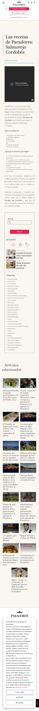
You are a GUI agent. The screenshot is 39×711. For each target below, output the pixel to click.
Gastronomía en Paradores (15, 324)
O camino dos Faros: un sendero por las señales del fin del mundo (11, 456)
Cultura (10, 331)
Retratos (10, 335)
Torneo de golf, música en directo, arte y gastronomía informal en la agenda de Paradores (9, 511)
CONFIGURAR (19, 692)
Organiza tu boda (12, 312)
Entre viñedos (11, 291)
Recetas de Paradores (13, 310)
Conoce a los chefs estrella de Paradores (18, 326)
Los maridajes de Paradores (15, 338)
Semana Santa (11, 281)
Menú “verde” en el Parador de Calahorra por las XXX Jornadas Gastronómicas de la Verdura (19, 586)
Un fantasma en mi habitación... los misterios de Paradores (27, 559)
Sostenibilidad (11, 350)
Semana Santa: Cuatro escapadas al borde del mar (28, 477)
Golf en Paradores (12, 293)
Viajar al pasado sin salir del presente (23, 265)
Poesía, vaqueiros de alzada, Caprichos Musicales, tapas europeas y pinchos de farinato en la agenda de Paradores (28, 399)
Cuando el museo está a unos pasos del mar (24, 255)
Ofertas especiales (13, 288)
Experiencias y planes (13, 286)
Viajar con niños (12, 300)
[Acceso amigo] (34, 2)
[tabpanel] (19, 259)
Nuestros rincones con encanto (16, 298)
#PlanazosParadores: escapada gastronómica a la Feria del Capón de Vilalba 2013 (12, 395)
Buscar (10, 219)
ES (6, 9)
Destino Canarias (12, 279)
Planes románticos (12, 314)
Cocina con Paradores (13, 340)
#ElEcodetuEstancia (13, 347)
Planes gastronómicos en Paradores (23, 63)
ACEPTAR (19, 697)
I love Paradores (8, 63)
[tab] (13, 244)
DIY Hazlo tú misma (13, 307)
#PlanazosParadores (13, 317)
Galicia (9, 319)
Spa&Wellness (11, 328)
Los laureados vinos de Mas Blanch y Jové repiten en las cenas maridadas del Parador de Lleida (27, 431)
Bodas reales (11, 302)
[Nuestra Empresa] (31, 3)
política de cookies (21, 687)
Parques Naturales (13, 321)
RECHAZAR (19, 703)
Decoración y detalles (13, 305)
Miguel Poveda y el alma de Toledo (28, 536)
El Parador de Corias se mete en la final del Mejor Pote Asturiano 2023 (11, 560)
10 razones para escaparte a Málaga (10, 537)
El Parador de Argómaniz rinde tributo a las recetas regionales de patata (10, 430)
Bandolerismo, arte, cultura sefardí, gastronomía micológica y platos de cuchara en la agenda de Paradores (28, 512)
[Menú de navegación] (3, 3)
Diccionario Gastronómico (15, 345)
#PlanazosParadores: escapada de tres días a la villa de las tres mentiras (29, 456)
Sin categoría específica (14, 342)
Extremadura (11, 333)
